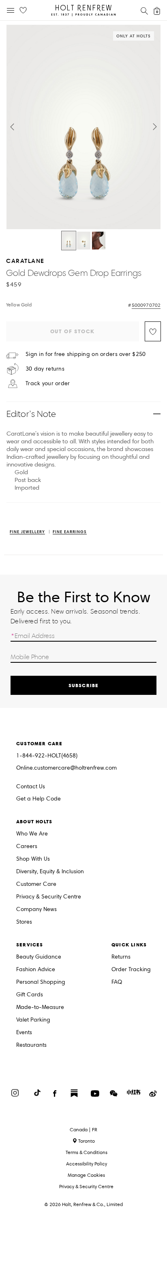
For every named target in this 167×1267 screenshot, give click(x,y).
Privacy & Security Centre (48, 897)
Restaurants (31, 1045)
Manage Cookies (86, 1175)
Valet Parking (33, 1020)
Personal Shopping (40, 982)
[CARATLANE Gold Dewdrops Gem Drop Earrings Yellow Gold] (68, 240)
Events (24, 1033)
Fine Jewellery (27, 532)
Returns (121, 957)
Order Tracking (131, 970)
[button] (12, 127)
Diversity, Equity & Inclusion (50, 872)
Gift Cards (29, 995)
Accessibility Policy (86, 1164)
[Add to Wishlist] (153, 331)
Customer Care (36, 884)
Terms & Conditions (86, 1152)
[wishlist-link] (23, 10)
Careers (26, 847)
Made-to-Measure (40, 1007)
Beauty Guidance (38, 957)
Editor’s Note (31, 413)
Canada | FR (83, 1129)
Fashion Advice (35, 970)
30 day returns (45, 369)
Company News (36, 910)
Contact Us (30, 786)
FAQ (116, 982)
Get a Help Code (38, 799)
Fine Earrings (70, 532)
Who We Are (32, 834)
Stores (24, 922)
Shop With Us (33, 859)
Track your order (48, 383)
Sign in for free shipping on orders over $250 (86, 354)
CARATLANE (25, 261)
